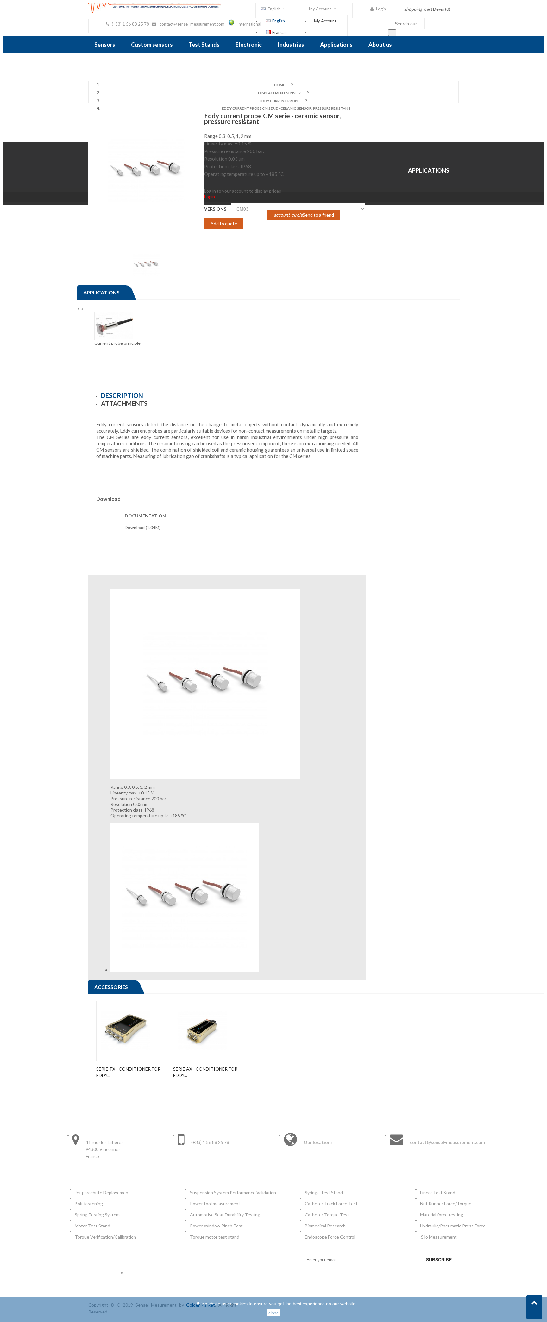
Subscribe (439, 1259)
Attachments (124, 403)
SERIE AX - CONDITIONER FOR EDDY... (205, 1072)
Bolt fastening (89, 1203)
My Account (325, 20)
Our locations (318, 1142)
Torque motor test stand (214, 1236)
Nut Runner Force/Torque (446, 1203)
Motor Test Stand (92, 1225)
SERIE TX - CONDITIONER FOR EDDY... (128, 1072)
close (273, 1312)
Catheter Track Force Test (332, 1203)
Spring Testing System (97, 1214)
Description (122, 395)
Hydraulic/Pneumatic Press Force (453, 1225)
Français (279, 32)
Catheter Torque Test (327, 1214)
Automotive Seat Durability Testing (225, 1214)
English (278, 20)
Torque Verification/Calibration (105, 1236)
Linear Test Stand (437, 1192)
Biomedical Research (325, 1225)
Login (209, 196)
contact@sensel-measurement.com (192, 24)
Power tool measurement (215, 1203)
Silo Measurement (439, 1236)
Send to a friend (304, 215)
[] (392, 32)
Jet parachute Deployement (102, 1192)
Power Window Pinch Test (217, 1225)
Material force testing (441, 1214)
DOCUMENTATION (145, 515)
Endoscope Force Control (330, 1236)
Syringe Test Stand (324, 1192)
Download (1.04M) (142, 527)
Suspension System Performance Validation (234, 1192)
